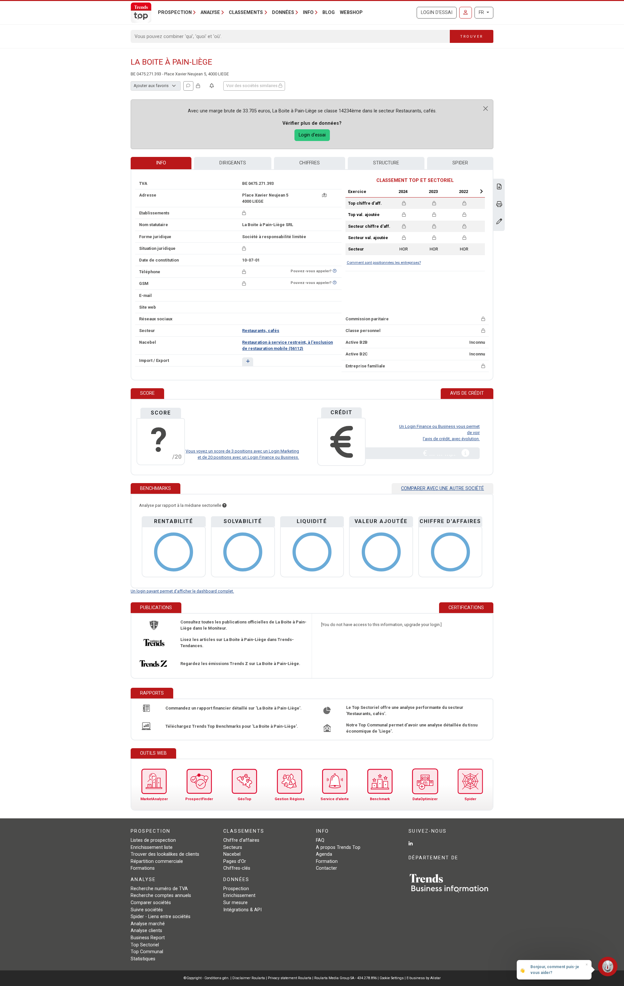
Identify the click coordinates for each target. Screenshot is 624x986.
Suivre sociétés (147, 910)
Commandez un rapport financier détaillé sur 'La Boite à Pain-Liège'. (233, 708)
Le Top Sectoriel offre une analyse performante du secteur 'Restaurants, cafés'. (404, 710)
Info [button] (308, 12)
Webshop (351, 12)
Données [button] (283, 12)
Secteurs (232, 847)
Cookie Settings (392, 978)
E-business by (424, 978)
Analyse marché (148, 924)
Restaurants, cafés (260, 330)
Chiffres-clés (236, 868)
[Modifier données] (499, 222)
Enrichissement (239, 895)
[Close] (485, 108)
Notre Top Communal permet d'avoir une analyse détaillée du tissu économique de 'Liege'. (411, 728)
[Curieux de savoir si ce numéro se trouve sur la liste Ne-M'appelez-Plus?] (335, 271)
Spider (460, 163)
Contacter (326, 868)
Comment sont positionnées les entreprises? (384, 263)
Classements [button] (246, 12)
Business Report (148, 938)
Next (481, 191)
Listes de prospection (153, 840)
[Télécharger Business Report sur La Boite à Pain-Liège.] (499, 187)
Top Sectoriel (145, 945)
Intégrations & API (242, 910)
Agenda (324, 854)
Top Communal (147, 951)
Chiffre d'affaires (241, 840)
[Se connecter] (465, 13)
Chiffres (309, 163)
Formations (143, 868)
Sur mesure (235, 902)
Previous (385, 191)
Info (161, 163)
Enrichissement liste (152, 847)
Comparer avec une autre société (442, 488)
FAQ (320, 840)
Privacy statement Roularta (289, 978)
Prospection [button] (175, 12)
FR (482, 12)
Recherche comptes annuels (161, 895)
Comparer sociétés (151, 902)
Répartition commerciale (157, 861)
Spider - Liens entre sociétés (160, 916)
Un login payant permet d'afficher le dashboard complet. (182, 591)
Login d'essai (436, 12)
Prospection (236, 888)
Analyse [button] (210, 12)
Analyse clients (146, 930)
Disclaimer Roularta (248, 978)
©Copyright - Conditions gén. (206, 978)
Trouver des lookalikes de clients (165, 854)
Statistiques (143, 959)
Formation (327, 861)
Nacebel (231, 854)
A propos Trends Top (338, 847)
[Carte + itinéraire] (324, 195)
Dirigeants (232, 163)
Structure (386, 163)
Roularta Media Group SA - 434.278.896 (346, 978)
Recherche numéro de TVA (159, 888)
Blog (328, 12)
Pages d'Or (234, 861)
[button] (247, 361)
